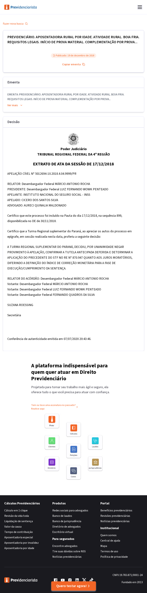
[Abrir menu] (140, 7)
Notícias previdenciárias (67, 556)
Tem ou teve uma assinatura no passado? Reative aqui (53, 407)
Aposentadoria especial (18, 537)
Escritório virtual (62, 532)
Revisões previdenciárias (115, 515)
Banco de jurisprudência (66, 521)
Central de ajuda (110, 540)
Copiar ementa (71, 64)
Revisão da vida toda (16, 515)
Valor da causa (13, 526)
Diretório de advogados (66, 526)
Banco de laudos (62, 515)
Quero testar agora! (71, 586)
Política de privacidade (114, 556)
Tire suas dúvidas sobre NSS (69, 551)
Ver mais (12, 105)
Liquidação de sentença (18, 521)
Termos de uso (109, 551)
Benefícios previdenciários (116, 510)
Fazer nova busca (13, 24)
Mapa (103, 546)
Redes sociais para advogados (70, 510)
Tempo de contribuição (18, 532)
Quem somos (108, 535)
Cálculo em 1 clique (16, 510)
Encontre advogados (64, 546)
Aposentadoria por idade (19, 548)
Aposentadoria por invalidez (21, 542)
